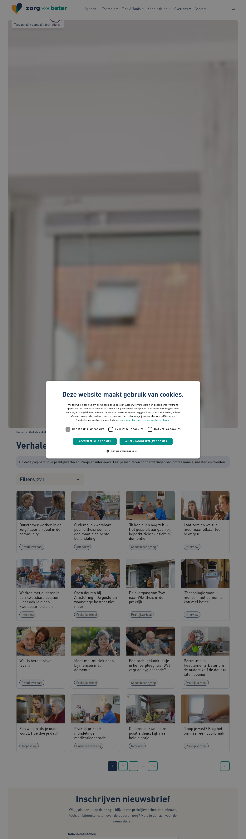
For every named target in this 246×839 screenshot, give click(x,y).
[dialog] (123, 419)
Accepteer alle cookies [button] (95, 441)
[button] (123, 451)
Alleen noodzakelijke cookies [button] (146, 441)
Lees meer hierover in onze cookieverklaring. (145, 420)
